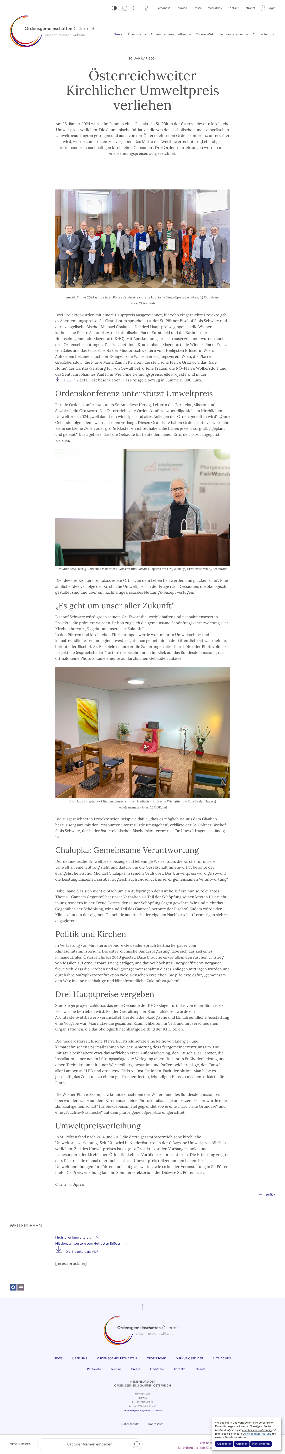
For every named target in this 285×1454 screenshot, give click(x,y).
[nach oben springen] (142, 1307)
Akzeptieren (224, 1443)
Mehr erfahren (261, 1443)
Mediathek (215, 8)
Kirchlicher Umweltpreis (73, 1237)
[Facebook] (146, 8)
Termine (181, 8)
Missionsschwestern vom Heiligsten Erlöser (87, 1243)
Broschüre (71, 380)
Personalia (163, 8)
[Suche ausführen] (136, 1444)
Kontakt (233, 8)
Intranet (250, 8)
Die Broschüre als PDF (82, 1251)
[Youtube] (135, 8)
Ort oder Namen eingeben (89, 1444)
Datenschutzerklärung (257, 1433)
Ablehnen (242, 1443)
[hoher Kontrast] (114, 8)
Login (271, 8)
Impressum (155, 1424)
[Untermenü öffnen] (145, 34)
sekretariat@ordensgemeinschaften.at (142, 1410)
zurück (270, 1194)
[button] (13, 1287)
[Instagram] (125, 8)
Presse (197, 8)
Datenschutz (130, 1424)
